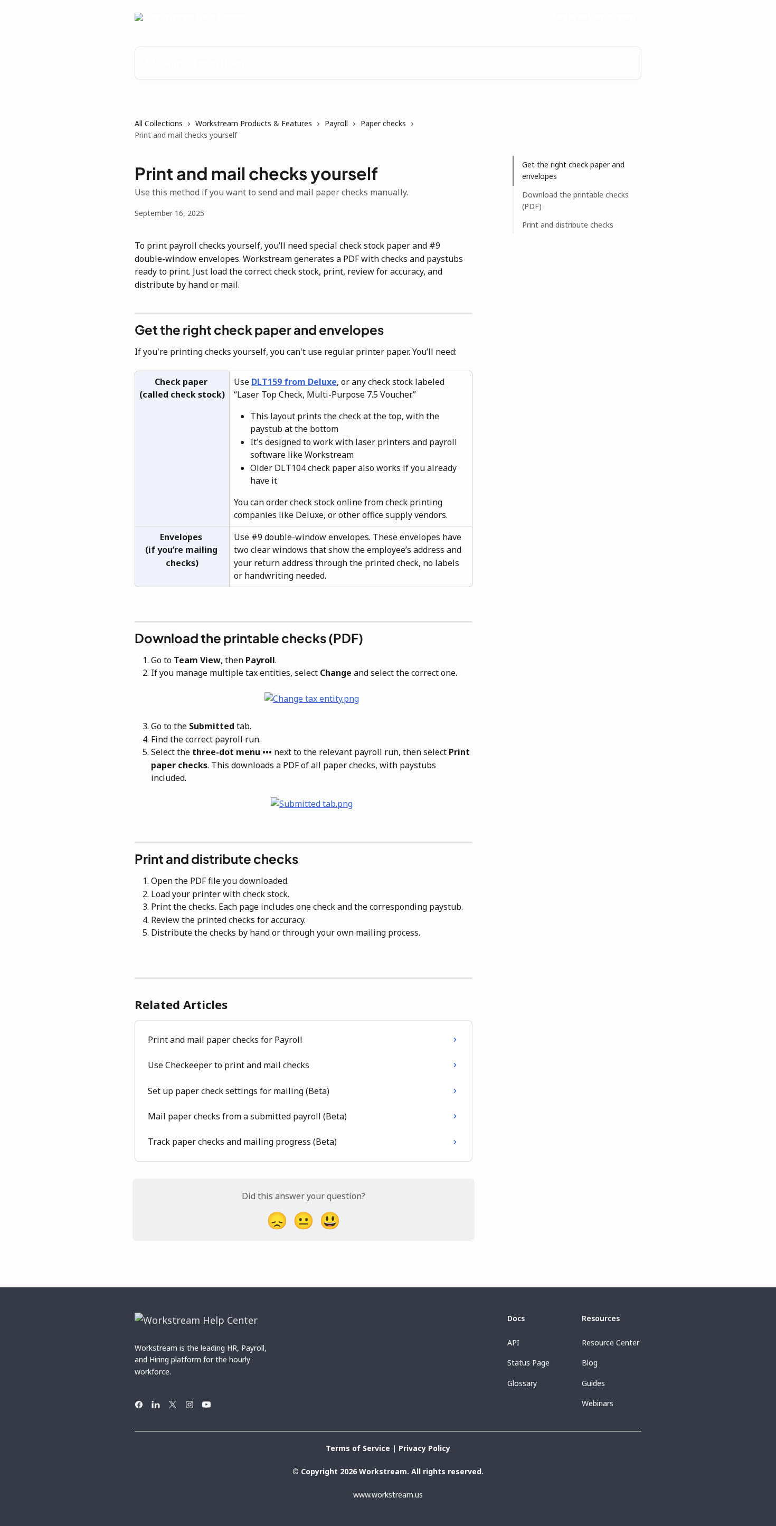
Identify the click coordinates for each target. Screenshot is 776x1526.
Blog (590, 1363)
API (513, 1342)
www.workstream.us (388, 1495)
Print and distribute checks (567, 224)
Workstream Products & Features (253, 123)
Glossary (522, 1383)
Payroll (336, 123)
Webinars (597, 1403)
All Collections (159, 123)
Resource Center (610, 1342)
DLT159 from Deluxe (294, 382)
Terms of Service (358, 1448)
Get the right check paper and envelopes (573, 170)
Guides (593, 1383)
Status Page (528, 1363)
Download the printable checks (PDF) (575, 200)
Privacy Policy (424, 1448)
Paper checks (383, 123)
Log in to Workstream (594, 17)
